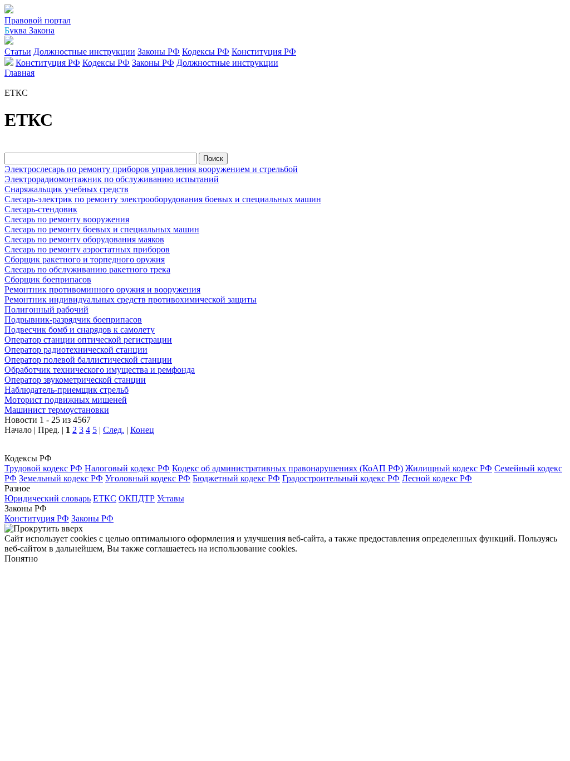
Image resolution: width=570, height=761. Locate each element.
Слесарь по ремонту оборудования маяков (84, 239)
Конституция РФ (264, 51)
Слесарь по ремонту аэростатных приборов (87, 249)
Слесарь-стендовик (40, 209)
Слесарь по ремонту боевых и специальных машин (101, 229)
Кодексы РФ (205, 51)
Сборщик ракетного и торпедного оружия (84, 259)
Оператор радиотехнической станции (76, 349)
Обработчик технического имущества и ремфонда (99, 369)
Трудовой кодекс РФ (43, 468)
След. (113, 430)
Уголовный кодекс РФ (147, 478)
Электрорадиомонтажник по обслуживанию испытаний (111, 179)
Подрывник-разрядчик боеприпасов (73, 319)
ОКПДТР (137, 498)
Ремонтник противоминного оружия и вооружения (102, 289)
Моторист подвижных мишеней (65, 399)
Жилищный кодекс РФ (448, 468)
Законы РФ (158, 51)
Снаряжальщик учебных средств (66, 189)
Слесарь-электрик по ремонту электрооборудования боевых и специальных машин (162, 199)
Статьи (17, 51)
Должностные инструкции (84, 51)
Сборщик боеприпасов (47, 279)
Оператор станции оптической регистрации (88, 339)
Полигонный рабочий (46, 309)
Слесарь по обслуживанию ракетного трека (87, 269)
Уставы (170, 498)
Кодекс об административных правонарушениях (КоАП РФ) (287, 468)
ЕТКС (104, 498)
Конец (142, 430)
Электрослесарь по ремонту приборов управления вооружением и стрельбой (151, 169)
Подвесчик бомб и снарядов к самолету (79, 329)
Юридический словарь (47, 498)
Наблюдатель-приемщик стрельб (66, 389)
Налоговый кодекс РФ (127, 468)
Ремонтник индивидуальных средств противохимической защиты (130, 299)
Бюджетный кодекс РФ (236, 478)
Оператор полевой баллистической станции (88, 359)
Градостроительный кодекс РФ (341, 478)
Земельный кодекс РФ (61, 478)
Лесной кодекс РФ (437, 478)
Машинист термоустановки (56, 409)
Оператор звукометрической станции (75, 379)
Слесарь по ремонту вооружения (66, 219)
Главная (19, 72)
